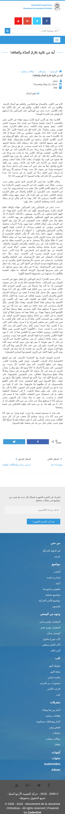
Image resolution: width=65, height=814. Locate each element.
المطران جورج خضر (50, 627)
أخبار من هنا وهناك (51, 710)
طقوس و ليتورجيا (51, 589)
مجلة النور (55, 671)
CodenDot (34, 812)
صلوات (56, 758)
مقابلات (56, 733)
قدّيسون (56, 606)
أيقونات (56, 752)
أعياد (58, 583)
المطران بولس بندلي (49, 621)
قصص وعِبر (54, 727)
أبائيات (57, 571)
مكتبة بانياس (54, 677)
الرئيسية (54, 71)
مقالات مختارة (27, 71)
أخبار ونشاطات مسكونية (48, 721)
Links (57, 744)
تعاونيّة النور (54, 665)
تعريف (57, 556)
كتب (58, 694)
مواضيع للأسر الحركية (49, 600)
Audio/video (52, 764)
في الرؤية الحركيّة (51, 550)
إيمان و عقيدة (53, 577)
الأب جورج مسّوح (51, 639)
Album (55, 769)
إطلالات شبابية (53, 715)
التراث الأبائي (53, 688)
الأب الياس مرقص (51, 644)
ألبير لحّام (55, 650)
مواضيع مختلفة (52, 594)
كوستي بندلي (53, 633)
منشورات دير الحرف (50, 683)
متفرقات (42, 71)
